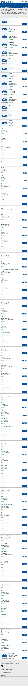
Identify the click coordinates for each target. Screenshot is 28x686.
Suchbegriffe (7, 661)
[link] (26, 9)
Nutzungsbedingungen (10, 663)
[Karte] (26, 4)
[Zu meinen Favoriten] (23, 2)
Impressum (3, 663)
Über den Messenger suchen (6, 669)
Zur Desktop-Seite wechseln (6, 672)
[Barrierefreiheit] (26, 2)
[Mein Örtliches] (20, 2)
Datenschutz (17, 663)
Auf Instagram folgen (14, 668)
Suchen (3, 675)
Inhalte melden (17, 661)
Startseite (3, 661)
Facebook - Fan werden (5, 668)
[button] (7, 666)
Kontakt (12, 661)
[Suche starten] (17, 2)
